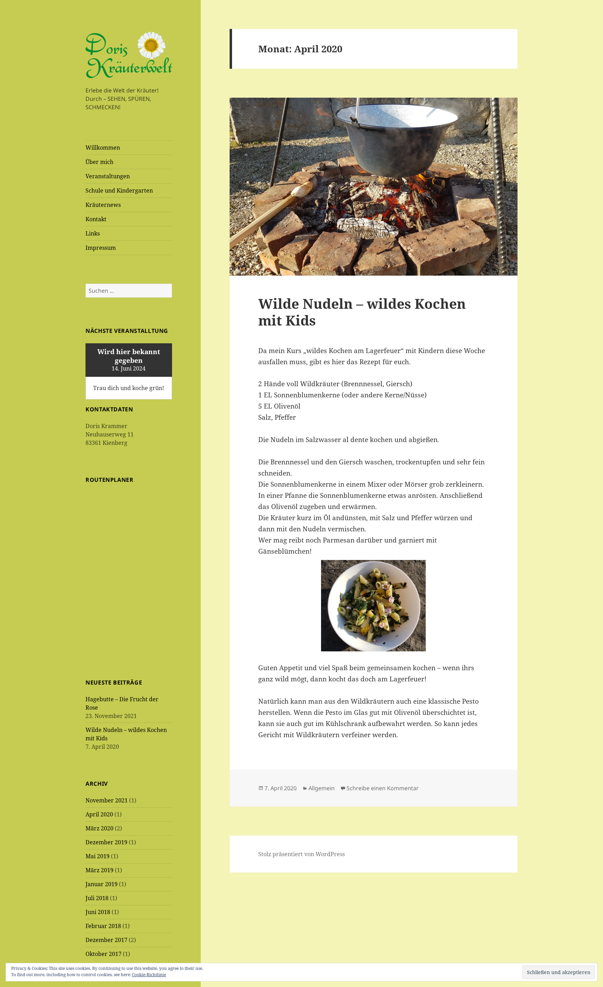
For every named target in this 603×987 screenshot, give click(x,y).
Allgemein (321, 788)
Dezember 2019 (106, 842)
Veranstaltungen (107, 176)
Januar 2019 (101, 884)
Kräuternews (103, 205)
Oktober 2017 (103, 954)
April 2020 (99, 814)
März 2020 (99, 828)
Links (92, 233)
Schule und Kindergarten (119, 190)
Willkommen (102, 147)
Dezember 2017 (106, 940)
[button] (128, 55)
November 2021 (106, 800)
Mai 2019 (97, 856)
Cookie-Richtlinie (149, 975)
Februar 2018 (103, 926)
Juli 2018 (97, 898)
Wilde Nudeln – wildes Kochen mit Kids (362, 311)
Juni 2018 (97, 912)
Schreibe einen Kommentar (383, 788)
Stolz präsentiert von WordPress (301, 854)
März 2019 (99, 870)
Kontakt (95, 219)
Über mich (99, 162)
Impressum (100, 248)
